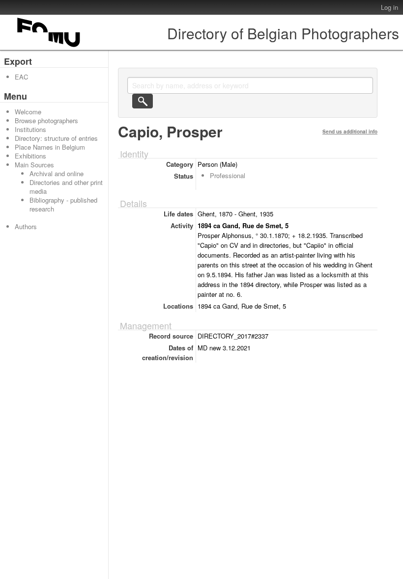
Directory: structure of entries (56, 138)
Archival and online (56, 173)
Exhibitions (30, 155)
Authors (26, 226)
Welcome (28, 111)
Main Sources (34, 164)
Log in (389, 7)
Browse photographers (46, 120)
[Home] (49, 47)
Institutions (30, 129)
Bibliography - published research (63, 204)
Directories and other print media (66, 187)
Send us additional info (349, 131)
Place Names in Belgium (50, 147)
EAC (21, 76)
